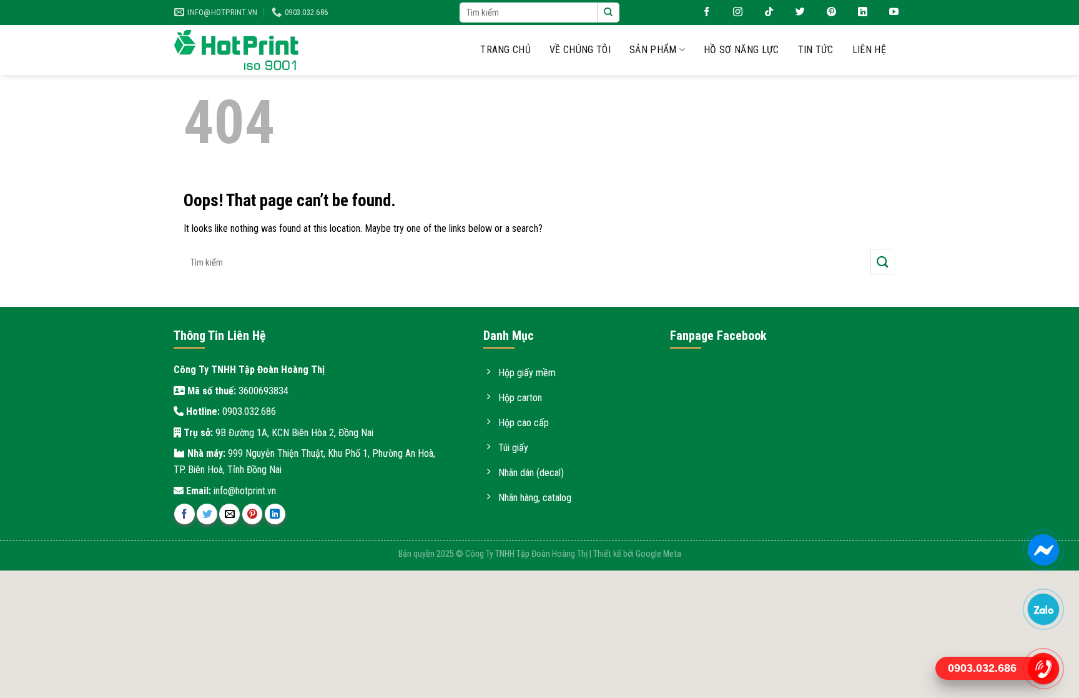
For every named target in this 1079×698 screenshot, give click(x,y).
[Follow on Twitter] (795, 12)
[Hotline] (1043, 668)
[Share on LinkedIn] (275, 514)
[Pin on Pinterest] (252, 514)
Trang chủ (505, 50)
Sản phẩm (653, 50)
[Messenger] (1043, 549)
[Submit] (608, 12)
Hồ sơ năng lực (741, 50)
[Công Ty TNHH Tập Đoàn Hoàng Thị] (236, 50)
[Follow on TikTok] (764, 12)
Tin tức (816, 50)
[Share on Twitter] (207, 514)
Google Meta (658, 554)
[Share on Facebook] (184, 514)
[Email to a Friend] (229, 514)
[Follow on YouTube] (889, 12)
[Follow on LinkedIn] (858, 12)
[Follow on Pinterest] (826, 12)
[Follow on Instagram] (733, 12)
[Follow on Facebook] (701, 12)
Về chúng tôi (580, 50)
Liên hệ (869, 50)
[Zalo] (1043, 609)
